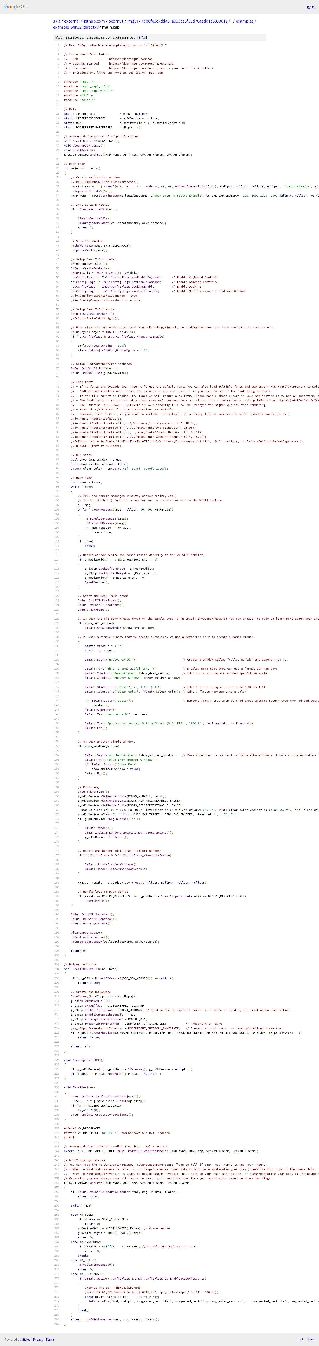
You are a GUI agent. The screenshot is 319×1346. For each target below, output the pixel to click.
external (72, 21)
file (142, 37)
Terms (50, 1339)
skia (57, 21)
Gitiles (26, 1339)
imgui (132, 21)
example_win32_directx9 (76, 27)
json (311, 1339)
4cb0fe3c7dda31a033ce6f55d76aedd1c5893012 (184, 21)
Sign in (310, 7)
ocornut (116, 21)
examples (245, 21)
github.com (94, 21)
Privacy (38, 1339)
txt (300, 1339)
